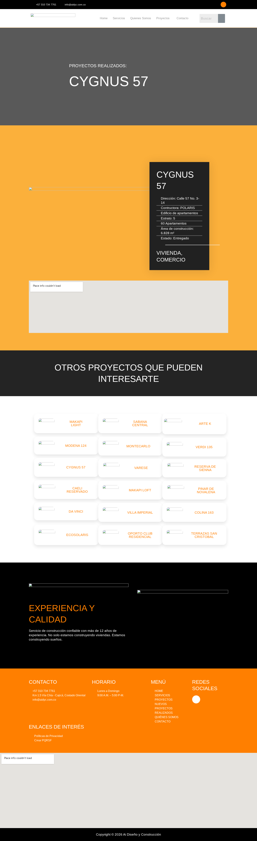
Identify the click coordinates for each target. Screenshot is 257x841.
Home (104, 18)
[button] (164, 18)
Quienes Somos (140, 18)
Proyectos (163, 18)
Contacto (182, 18)
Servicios (119, 18)
